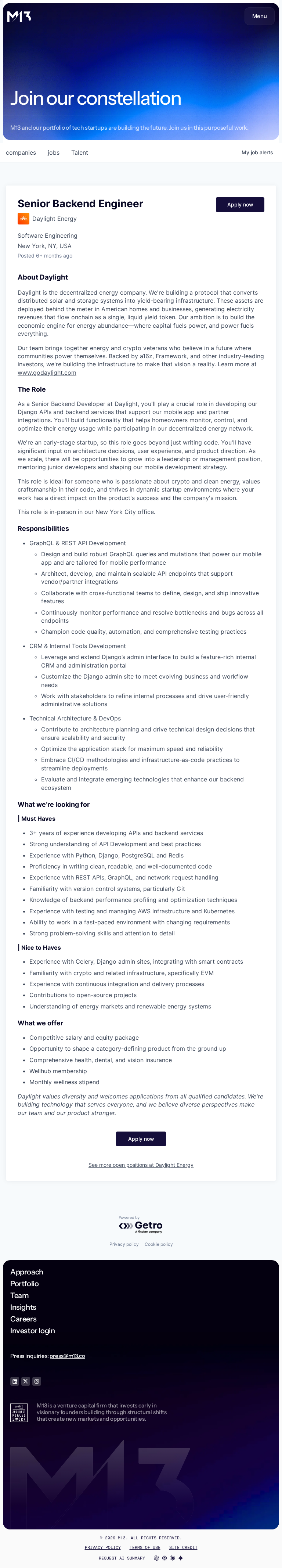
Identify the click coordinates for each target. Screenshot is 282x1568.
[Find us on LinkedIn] (14, 1381)
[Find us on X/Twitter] (25, 1381)
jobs (53, 152)
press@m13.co (67, 1355)
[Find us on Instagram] (36, 1381)
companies (21, 152)
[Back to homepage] (19, 16)
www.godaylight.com (47, 372)
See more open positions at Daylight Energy (141, 1165)
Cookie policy (159, 1244)
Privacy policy (124, 1244)
